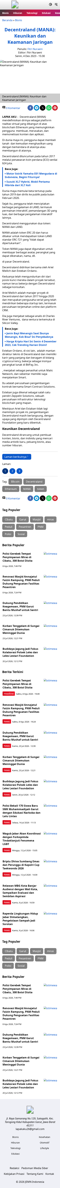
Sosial (21, 534)
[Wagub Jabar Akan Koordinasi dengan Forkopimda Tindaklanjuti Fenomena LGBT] (50, 838)
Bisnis (5, 12)
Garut (22, 519)
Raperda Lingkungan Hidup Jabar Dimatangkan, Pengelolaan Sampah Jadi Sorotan (20, 919)
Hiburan (17, 12)
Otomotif (44, 1142)
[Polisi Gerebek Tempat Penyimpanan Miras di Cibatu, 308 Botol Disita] (50, 559)
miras (50, 519)
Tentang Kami (35, 1174)
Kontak (49, 1174)
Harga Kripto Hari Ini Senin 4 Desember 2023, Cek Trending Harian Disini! (30, 343)
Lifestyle (44, 1148)
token (40, 489)
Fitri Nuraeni (35, 49)
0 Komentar (12, 108)
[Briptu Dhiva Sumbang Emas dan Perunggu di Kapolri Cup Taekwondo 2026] (50, 866)
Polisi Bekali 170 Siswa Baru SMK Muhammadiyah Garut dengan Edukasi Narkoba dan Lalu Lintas (21, 811)
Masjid (37, 519)
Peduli (8, 527)
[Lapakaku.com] (15, 4)
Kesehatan (44, 1137)
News (7, 721)
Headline (9, 693)
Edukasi (46, 12)
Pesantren (25, 527)
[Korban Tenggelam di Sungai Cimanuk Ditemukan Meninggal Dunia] (50, 631)
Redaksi (14, 1168)
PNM (41, 527)
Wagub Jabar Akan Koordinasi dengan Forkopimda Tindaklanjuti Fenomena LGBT (22, 839)
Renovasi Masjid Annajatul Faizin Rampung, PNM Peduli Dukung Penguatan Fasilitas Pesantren (21, 582)
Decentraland (34, 481)
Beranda (7, 20)
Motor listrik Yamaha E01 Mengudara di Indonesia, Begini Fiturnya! (31, 175)
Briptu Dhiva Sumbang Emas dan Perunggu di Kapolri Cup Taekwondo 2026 (21, 865)
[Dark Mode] (50, 5)
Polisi (8, 534)
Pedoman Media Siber (34, 1168)
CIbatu (9, 519)
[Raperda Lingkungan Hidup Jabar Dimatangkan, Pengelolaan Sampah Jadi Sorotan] (50, 918)
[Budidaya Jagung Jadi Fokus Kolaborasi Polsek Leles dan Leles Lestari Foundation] (50, 654)
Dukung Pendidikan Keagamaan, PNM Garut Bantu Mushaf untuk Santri (20, 606)
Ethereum (11, 489)
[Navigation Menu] (56, 5)
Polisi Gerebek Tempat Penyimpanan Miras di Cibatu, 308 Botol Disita (17, 557)
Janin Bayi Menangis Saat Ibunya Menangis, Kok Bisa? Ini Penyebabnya (29, 335)
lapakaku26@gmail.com (30, 1129)
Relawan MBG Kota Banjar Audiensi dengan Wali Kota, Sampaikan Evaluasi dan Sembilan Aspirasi (20, 891)
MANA (27, 489)
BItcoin (15, 481)
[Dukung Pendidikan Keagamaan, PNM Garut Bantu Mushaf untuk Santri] (50, 608)
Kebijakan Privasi (14, 1174)
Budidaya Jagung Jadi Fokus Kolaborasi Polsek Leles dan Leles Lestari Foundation (20, 652)
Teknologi (32, 12)
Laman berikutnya (15, 457)
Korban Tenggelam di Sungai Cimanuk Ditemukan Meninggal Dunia (21, 629)
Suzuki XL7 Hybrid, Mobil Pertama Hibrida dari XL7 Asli (27, 183)
